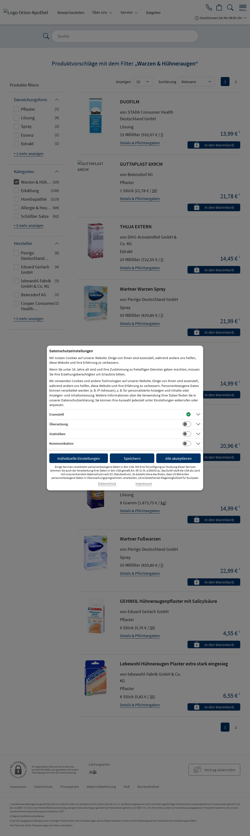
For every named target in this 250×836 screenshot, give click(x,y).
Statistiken (57, 434)
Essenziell (56, 414)
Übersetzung (58, 424)
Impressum (143, 484)
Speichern (132, 458)
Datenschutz (107, 484)
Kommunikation (61, 443)
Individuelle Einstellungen (78, 458)
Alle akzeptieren (178, 458)
